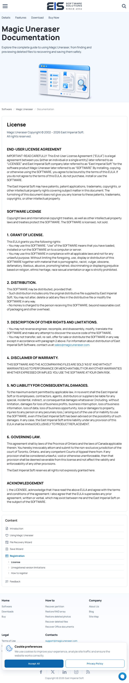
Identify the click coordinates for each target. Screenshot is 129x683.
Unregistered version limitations (28, 567)
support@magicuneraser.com (61, 640)
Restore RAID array (55, 611)
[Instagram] (76, 672)
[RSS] (88, 672)
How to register (19, 573)
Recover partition (54, 606)
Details (6, 17)
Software (7, 109)
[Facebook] (41, 672)
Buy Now (54, 17)
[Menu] (5, 6)
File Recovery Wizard (21, 542)
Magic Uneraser (24, 109)
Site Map (94, 616)
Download (37, 17)
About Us (94, 606)
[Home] (64, 6)
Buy (4, 616)
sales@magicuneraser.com (71, 345)
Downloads (7, 611)
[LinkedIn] (64, 672)
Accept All (34, 663)
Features (20, 17)
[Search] (124, 6)
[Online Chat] (121, 677)
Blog (91, 611)
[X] (53, 672)
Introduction (16, 528)
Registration (17, 555)
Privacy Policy (95, 663)
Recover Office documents (59, 626)
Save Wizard (16, 549)
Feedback (15, 581)
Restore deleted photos (58, 616)
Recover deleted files (56, 621)
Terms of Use (9, 640)
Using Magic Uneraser (21, 535)
